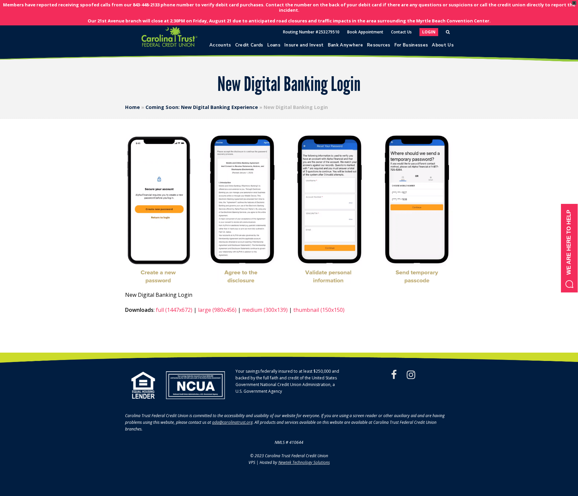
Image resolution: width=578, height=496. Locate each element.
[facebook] (394, 374)
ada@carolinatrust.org (232, 422)
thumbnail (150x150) (319, 310)
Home (132, 107)
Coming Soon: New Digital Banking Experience (202, 107)
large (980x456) (217, 310)
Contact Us (401, 32)
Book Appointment (365, 32)
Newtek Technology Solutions (304, 462)
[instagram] (411, 374)
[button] (569, 248)
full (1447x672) (174, 310)
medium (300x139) (265, 310)
